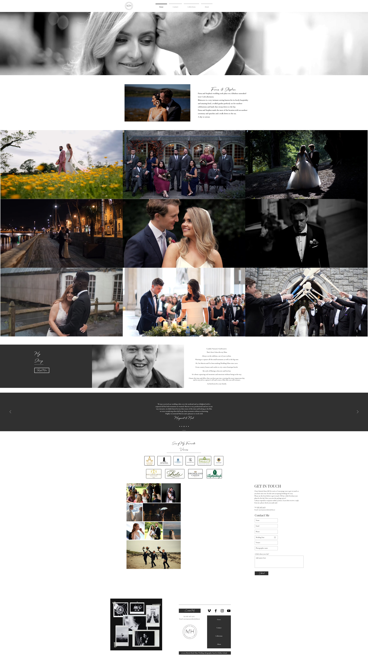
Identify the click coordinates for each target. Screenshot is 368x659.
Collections (219, 636)
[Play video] (157, 102)
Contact (218, 628)
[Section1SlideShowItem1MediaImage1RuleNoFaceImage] (179, 426)
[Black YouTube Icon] (229, 611)
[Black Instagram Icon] (222, 611)
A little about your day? (262, 554)
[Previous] (10, 412)
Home (219, 620)
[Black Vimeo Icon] (209, 611)
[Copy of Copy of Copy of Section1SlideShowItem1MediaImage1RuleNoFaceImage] (186, 426)
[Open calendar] (275, 537)
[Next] (357, 412)
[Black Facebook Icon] (216, 611)
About (219, 644)
